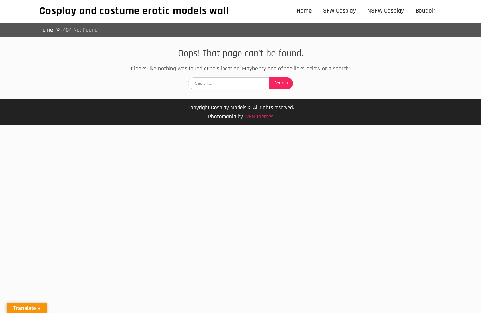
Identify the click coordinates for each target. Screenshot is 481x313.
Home (304, 11)
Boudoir (425, 11)
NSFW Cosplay (385, 11)
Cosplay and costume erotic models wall (134, 11)
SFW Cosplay (339, 11)
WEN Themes (258, 116)
